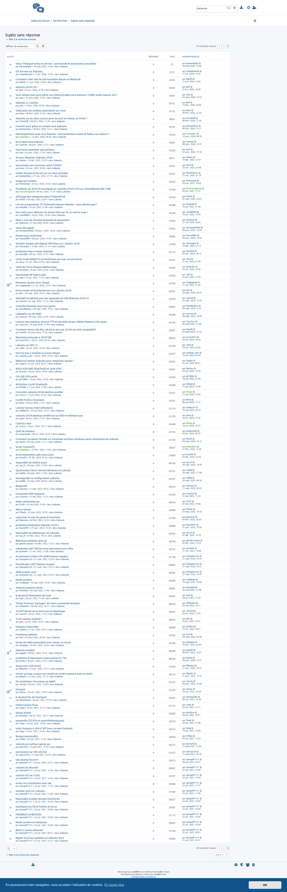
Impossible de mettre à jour (31, 462)
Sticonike (23, 269)
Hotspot (20, 689)
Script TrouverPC (25, 446)
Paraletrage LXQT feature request (35, 564)
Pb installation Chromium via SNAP (35, 681)
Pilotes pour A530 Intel (29, 235)
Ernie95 (23, 457)
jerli (21, 90)
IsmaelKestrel (25, 74)
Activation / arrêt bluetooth (31, 384)
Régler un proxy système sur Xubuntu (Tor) (40, 837)
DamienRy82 (25, 66)
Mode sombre (24, 579)
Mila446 (23, 207)
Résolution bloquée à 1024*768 (33, 337)
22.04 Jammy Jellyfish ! (29, 618)
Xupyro (22, 363)
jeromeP (23, 551)
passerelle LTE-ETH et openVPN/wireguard (40, 720)
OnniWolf (24, 121)
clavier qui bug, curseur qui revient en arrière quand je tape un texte (54, 673)
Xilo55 (22, 199)
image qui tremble (26, 180)
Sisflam (22, 629)
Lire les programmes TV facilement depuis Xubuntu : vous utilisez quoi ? (56, 204)
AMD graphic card (26, 571)
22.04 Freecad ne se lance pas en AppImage (40, 611)
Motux (22, 395)
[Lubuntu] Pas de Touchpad (31, 697)
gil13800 (23, 379)
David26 (23, 254)
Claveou (23, 488)
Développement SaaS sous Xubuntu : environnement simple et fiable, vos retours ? (62, 134)
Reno (21, 402)
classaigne (24, 246)
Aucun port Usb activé (28, 665)
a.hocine (23, 496)
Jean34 (22, 301)
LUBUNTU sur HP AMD (28, 313)
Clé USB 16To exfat (26, 376)
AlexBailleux (25, 309)
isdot (21, 348)
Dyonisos (23, 223)
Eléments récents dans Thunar (33, 282)
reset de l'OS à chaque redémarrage (36, 266)
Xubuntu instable (25, 650)
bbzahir (22, 676)
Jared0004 (24, 215)
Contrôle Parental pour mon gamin (35, 306)
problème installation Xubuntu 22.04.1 (37, 525)
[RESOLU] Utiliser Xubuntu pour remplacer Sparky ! (45, 360)
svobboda (24, 582)
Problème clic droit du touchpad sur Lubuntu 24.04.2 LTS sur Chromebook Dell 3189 (63, 188)
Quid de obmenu (25, 431)
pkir (21, 293)
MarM (22, 442)
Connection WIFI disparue (30, 493)
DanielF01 (24, 528)
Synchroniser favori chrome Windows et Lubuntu (43, 470)
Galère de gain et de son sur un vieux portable (42, 173)
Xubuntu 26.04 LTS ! (26, 87)
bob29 (22, 82)
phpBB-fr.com (160, 874)
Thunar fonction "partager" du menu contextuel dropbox (48, 603)
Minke (22, 661)
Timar (22, 723)
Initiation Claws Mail (27, 626)
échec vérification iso (27, 501)
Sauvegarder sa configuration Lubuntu (37, 478)
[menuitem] (241, 7)
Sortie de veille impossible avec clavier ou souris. (43, 642)
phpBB (134, 871)
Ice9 (21, 152)
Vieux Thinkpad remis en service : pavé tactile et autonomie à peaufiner (56, 63)
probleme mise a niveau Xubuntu (34, 251)
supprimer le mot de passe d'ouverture (38, 517)
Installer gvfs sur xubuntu (30, 790)
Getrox (22, 692)
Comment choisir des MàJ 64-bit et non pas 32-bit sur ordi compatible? (56, 329)
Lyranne (23, 144)
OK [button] (265, 885)
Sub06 (22, 473)
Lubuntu (56, 152)
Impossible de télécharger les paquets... (38, 532)
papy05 (22, 653)
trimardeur (24, 137)
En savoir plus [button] (114, 885)
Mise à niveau (23, 509)
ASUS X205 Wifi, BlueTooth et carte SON (38, 368)
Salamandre (25, 700)
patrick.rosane (26, 543)
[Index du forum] (47, 7)
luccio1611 (24, 340)
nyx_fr (22, 465)
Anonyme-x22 (25, 559)
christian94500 (26, 230)
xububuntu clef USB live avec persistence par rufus (44, 548)
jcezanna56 (24, 434)
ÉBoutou (23, 668)
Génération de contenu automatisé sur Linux (41, 110)
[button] (228, 46)
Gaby (21, 731)
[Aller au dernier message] (200, 63)
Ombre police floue (27, 704)
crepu (22, 707)
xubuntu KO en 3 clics (28, 775)
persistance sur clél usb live (31, 751)
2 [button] (224, 46)
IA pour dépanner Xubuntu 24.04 (34, 157)
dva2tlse (23, 715)
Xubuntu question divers (29, 587)
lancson (23, 371)
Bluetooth (21, 485)
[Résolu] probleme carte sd (31, 540)
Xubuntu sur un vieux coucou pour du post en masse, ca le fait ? (51, 118)
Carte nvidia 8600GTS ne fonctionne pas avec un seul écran (49, 259)
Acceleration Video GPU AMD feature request (42, 556)
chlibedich (24, 606)
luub (21, 598)
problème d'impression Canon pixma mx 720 (41, 658)
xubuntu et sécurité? (27, 767)
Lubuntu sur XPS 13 (26, 345)
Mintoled (23, 590)
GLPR (22, 504)
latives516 (24, 754)
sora (21, 97)
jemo (21, 168)
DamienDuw (25, 129)
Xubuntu (64, 66)
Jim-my (22, 684)
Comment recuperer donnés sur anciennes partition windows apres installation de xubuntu (67, 439)
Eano (21, 113)
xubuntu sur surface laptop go (33, 744)
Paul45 (22, 332)
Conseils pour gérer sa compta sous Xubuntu (41, 126)
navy (21, 262)
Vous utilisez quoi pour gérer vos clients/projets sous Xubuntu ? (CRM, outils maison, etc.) (66, 94)
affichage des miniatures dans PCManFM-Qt (40, 196)
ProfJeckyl (24, 183)
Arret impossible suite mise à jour (35, 454)
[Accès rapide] (255, 21)
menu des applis (25, 227)
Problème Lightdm (26, 634)
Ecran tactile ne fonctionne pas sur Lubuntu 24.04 (43, 290)
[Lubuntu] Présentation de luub (33, 595)
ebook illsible (23, 712)
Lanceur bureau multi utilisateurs (34, 407)
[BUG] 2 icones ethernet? (29, 830)
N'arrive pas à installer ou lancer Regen (38, 352)
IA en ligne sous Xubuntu (30, 141)
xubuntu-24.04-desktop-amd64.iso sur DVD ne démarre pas (49, 415)
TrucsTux (23, 324)
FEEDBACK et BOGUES (28, 814)
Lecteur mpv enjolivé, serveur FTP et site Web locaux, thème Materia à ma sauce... (62, 321)
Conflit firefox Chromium (30, 399)
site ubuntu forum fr (27, 759)
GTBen (22, 739)
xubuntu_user (25, 355)
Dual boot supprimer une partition (35, 149)
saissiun (23, 316)
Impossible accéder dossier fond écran (38, 798)
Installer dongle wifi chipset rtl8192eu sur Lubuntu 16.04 (47, 243)
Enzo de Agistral (27, 191)
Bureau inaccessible (27, 736)
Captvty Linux (23, 423)
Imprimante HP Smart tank (31, 274)
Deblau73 (24, 410)
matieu (22, 160)
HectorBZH (24, 238)
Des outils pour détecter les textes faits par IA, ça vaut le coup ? (52, 212)
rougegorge (24, 285)
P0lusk (22, 512)
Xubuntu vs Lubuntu (27, 102)
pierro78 (23, 747)
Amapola (23, 645)
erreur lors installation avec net (33, 783)
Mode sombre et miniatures (31, 822)
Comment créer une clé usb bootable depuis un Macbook (48, 79)
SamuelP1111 (25, 762)
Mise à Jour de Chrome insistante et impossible (42, 220)
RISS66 (22, 387)
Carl (21, 637)
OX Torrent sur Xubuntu (29, 71)
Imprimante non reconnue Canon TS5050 (38, 165)
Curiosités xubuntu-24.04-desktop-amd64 (39, 392)
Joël (21, 277)
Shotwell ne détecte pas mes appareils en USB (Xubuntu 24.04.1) (52, 298)
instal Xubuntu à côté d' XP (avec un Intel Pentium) (44, 728)
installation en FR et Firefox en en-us (36, 806)
